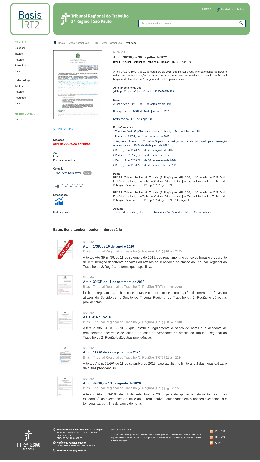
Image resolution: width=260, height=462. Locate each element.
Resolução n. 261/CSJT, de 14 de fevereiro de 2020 (145, 160)
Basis (61, 43)
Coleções (20, 47)
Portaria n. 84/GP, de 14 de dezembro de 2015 (142, 136)
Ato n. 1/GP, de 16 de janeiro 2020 (108, 246)
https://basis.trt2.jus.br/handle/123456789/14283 (145, 91)
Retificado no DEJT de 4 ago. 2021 (133, 119)
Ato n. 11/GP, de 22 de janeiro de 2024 (111, 352)
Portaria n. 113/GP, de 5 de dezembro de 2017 (142, 155)
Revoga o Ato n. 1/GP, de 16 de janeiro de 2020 (141, 111)
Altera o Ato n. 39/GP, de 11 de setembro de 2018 (142, 103)
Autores (19, 59)
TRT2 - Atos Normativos (107, 43)
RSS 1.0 (220, 431)
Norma (88, 242)
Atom (218, 442)
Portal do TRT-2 (232, 9)
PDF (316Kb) (65, 129)
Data (17, 71)
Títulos (19, 53)
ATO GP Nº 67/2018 (97, 317)
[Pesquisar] (241, 23)
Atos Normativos (79, 43)
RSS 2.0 (220, 436)
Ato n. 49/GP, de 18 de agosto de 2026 (112, 383)
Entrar (18, 119)
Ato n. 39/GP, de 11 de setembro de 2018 (113, 282)
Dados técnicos (62, 212)
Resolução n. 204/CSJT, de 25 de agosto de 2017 (144, 150)
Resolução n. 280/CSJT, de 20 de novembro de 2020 (146, 165)
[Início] (30, 19)
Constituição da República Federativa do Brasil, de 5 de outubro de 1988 (157, 131)
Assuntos (20, 65)
